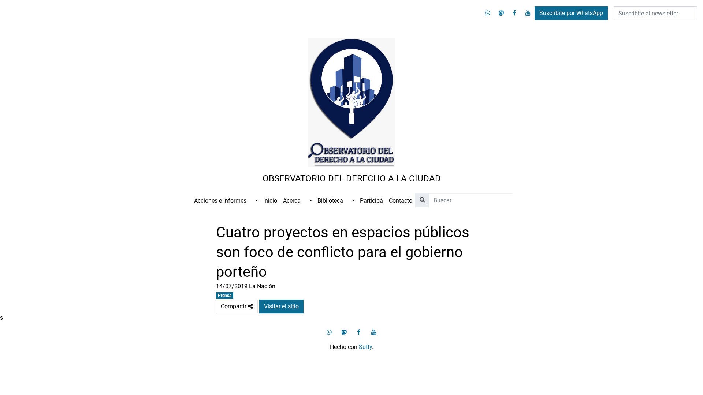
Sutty (365, 346)
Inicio (270, 200)
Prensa (224, 295)
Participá (371, 200)
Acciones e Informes (220, 200)
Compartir (239, 305)
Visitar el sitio (281, 306)
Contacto (400, 200)
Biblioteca (330, 200)
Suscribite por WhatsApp (571, 13)
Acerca (292, 200)
